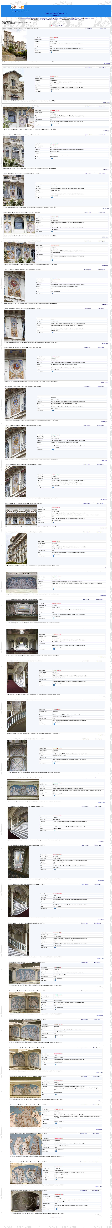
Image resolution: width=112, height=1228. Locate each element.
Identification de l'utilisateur (57, 13)
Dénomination (49, 18)
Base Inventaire (56, 15)
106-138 (60, 25)
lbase (74, 18)
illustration (64, 18)
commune (28, 18)
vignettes (48, 19)
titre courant (55, 18)
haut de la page (107, 63)
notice (40, 19)
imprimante (72, 19)
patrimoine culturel (24, 11)
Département (33, 18)
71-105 (56, 25)
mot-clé (88, 18)
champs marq (70, 18)
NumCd (81, 18)
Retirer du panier (103, 28)
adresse (60, 18)
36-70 (53, 25)
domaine (92, 18)
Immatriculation (23, 18)
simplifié (43, 19)
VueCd (85, 18)
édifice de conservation (41, 18)
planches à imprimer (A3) (55, 19)
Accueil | (48, 13)
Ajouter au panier (88, 28)
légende (77, 18)
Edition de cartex (78, 19)
